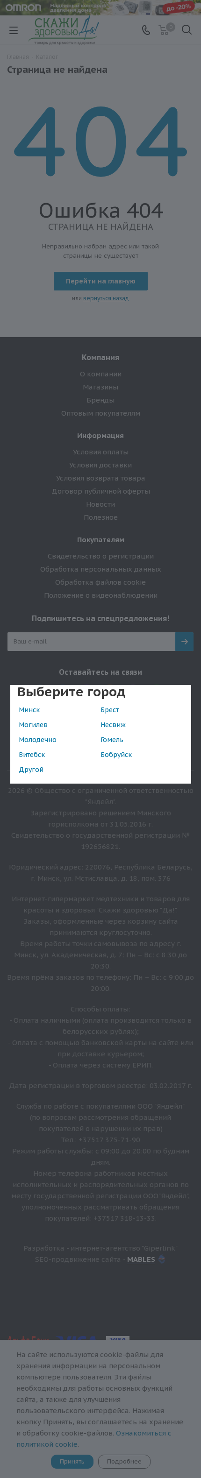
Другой (31, 769)
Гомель (111, 739)
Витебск (32, 754)
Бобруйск (116, 754)
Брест (109, 710)
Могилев (33, 725)
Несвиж (113, 725)
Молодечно (38, 739)
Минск (29, 710)
